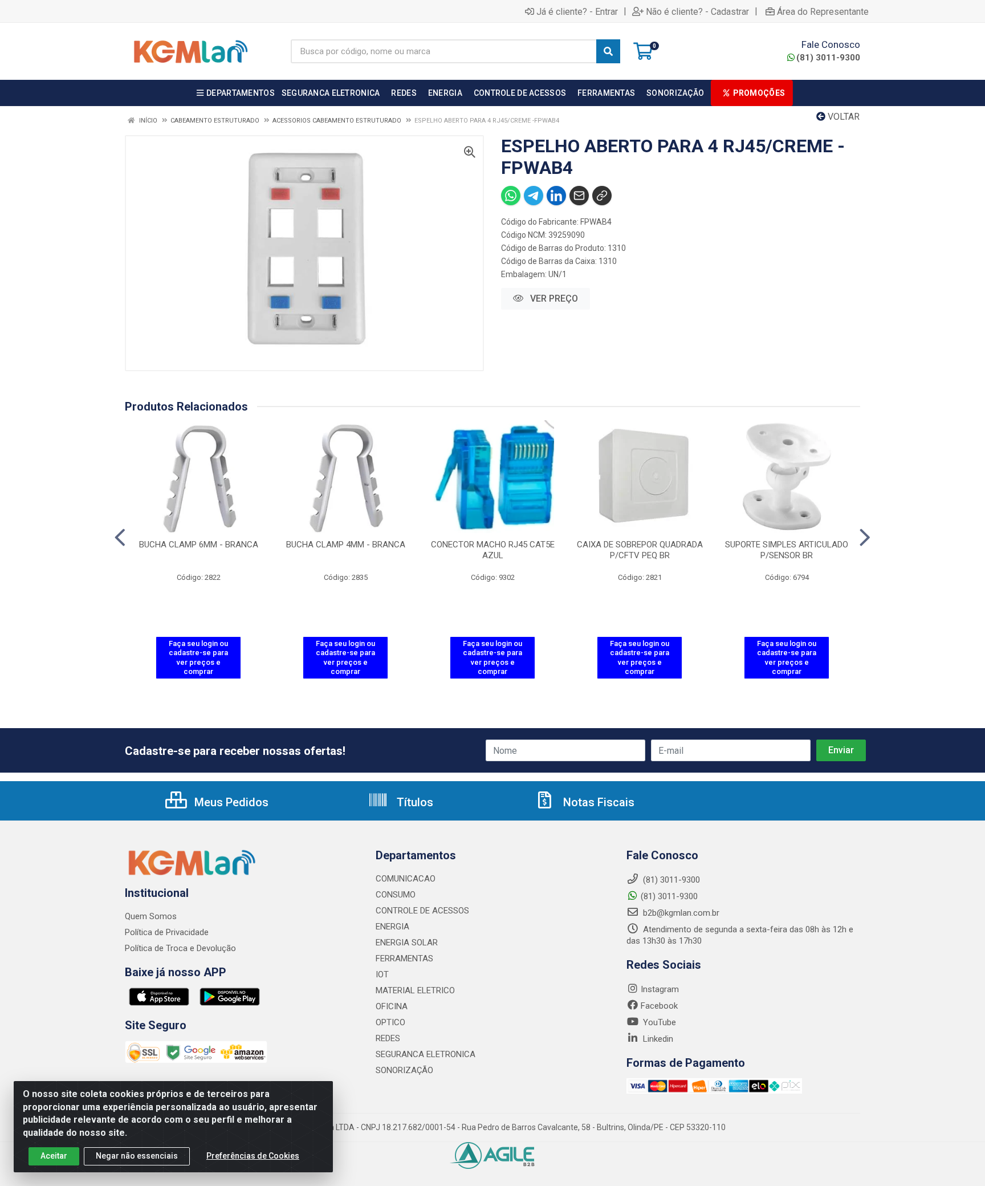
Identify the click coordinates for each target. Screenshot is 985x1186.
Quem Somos (151, 916)
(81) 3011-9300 (828, 57)
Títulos (413, 802)
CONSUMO (396, 895)
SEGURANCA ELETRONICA (425, 1054)
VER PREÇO (553, 298)
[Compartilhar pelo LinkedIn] (556, 195)
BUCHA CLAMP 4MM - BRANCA (345, 544)
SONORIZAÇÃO (404, 1070)
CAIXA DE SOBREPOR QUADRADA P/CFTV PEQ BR (640, 549)
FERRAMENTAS (404, 958)
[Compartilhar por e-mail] (579, 195)
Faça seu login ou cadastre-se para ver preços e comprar (198, 657)
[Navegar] (120, 538)
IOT (382, 974)
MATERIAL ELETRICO (415, 990)
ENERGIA (392, 926)
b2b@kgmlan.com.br (680, 913)
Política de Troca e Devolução (180, 948)
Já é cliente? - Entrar (577, 11)
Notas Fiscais (597, 802)
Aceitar (53, 1155)
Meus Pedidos (230, 802)
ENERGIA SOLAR (407, 942)
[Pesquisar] (608, 51)
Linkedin (657, 1039)
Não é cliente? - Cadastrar (697, 11)
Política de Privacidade (167, 932)
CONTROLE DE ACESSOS (422, 910)
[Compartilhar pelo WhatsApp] (510, 195)
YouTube (658, 1022)
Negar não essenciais (137, 1155)
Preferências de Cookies (252, 1155)
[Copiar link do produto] (602, 195)
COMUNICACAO (405, 879)
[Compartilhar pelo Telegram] (533, 195)
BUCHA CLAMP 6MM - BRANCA (198, 544)
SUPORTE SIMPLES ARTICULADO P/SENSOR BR (786, 549)
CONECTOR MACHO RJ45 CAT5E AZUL (493, 549)
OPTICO (390, 1022)
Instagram (660, 989)
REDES (388, 1038)
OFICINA (392, 1006)
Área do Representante (823, 11)
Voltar (842, 116)
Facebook (659, 1006)
